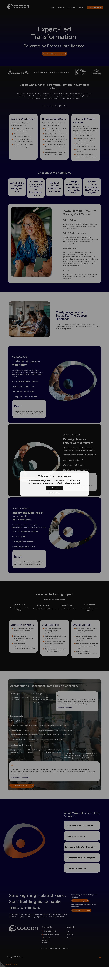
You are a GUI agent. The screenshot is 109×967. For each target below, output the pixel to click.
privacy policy (76, 483)
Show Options (54, 493)
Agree (55, 488)
